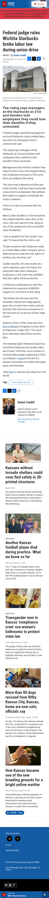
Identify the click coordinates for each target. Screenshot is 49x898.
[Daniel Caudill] (9, 406)
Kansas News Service (21, 382)
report (22, 358)
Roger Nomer (10, 488)
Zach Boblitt (9, 642)
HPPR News (10, 539)
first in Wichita (10, 326)
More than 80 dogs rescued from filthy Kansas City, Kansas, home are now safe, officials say (22, 702)
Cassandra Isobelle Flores (15, 717)
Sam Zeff (8, 563)
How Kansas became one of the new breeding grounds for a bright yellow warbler (24, 777)
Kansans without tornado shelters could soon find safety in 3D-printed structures (24, 474)
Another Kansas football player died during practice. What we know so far (23, 549)
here (10, 372)
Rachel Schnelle (11, 791)
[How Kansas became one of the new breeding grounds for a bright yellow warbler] (23, 755)
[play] (4, 894)
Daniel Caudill (19, 55)
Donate (40, 4)
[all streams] (45, 894)
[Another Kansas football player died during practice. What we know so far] (23, 523)
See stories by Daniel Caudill (28, 420)
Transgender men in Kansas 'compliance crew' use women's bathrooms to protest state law (22, 627)
